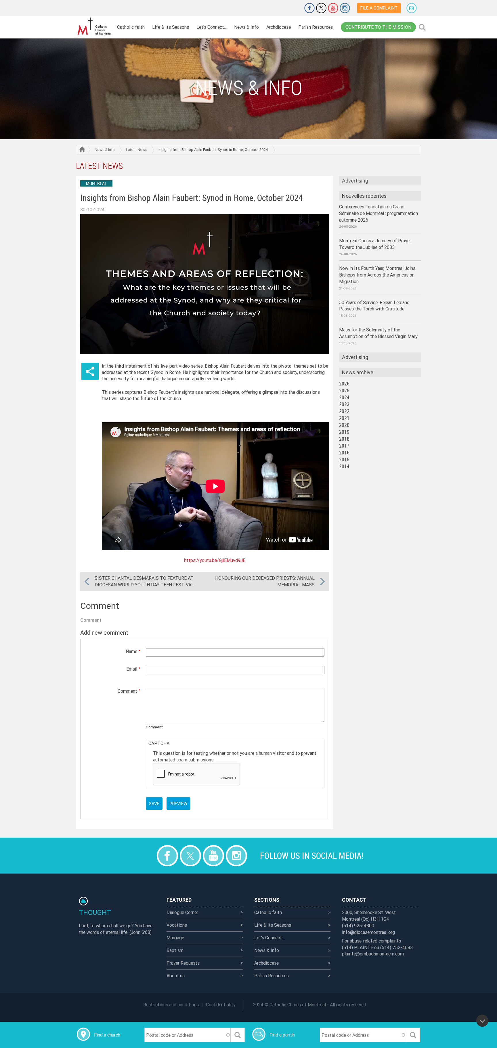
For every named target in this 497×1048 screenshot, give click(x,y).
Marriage (175, 937)
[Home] (94, 26)
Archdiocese (278, 27)
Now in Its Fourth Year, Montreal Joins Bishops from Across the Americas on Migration (377, 274)
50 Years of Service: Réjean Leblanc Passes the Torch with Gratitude (374, 306)
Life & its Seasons (170, 27)
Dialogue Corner (182, 912)
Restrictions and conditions (171, 1004)
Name (131, 651)
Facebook (309, 8)
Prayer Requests (183, 963)
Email (131, 669)
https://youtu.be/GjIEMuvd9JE (214, 560)
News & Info (246, 27)
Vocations (177, 925)
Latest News (136, 149)
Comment (127, 691)
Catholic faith (131, 27)
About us (176, 975)
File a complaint (378, 8)
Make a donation (293, 8)
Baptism (175, 950)
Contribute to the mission (378, 27)
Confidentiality (221, 1004)
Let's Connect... (211, 27)
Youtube (333, 8)
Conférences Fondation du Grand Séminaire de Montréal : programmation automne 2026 (378, 213)
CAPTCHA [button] (158, 743)
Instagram (345, 8)
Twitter (321, 8)
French (411, 8)
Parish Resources (315, 27)
